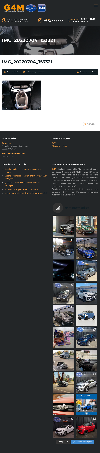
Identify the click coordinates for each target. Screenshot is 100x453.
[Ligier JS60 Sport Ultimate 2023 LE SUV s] (63, 404)
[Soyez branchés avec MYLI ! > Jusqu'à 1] (63, 226)
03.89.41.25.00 (88, 19)
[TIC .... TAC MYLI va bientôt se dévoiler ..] (63, 270)
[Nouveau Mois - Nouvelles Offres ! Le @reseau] (63, 337)
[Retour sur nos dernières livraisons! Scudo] (63, 315)
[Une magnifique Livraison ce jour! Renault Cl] (86, 248)
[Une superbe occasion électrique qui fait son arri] (63, 293)
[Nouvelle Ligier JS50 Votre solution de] (86, 404)
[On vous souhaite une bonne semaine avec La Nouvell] (63, 382)
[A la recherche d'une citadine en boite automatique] (63, 427)
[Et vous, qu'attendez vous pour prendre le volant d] (86, 360)
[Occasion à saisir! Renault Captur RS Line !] (86, 270)
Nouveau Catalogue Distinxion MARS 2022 (22, 189)
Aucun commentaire (88, 72)
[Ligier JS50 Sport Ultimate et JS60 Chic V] (63, 360)
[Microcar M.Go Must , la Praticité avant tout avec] (86, 427)
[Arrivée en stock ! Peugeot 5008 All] (63, 248)
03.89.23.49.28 (80, 21)
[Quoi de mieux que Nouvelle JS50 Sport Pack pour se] (86, 293)
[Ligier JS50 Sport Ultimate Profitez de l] (86, 315)
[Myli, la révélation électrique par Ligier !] (86, 226)
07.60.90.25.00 (53, 21)
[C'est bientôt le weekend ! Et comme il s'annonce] (86, 382)
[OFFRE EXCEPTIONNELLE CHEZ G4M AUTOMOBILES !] (86, 337)
